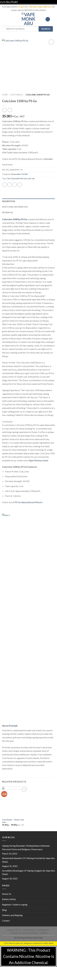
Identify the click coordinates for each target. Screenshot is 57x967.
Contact (6, 920)
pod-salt (31, 178)
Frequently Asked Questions (24, 933)
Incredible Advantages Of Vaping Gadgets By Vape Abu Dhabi (28, 872)
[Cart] (53, 19)
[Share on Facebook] (9, 184)
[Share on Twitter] (14, 184)
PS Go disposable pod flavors (29, 502)
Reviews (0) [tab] (7, 212)
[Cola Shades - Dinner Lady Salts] (14, 802)
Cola (8, 178)
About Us (6, 894)
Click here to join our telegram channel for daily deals (28, 943)
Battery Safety (9, 899)
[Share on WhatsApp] (4, 184)
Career (43, 933)
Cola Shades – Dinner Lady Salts (13, 821)
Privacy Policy (14, 930)
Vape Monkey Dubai (38, 460)
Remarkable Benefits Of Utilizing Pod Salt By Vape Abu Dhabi (28, 860)
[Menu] (3, 19)
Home (5, 95)
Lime (25, 178)
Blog (4, 910)
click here (48, 159)
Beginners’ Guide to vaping (14, 904)
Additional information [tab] (15, 207)
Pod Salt (25, 174)
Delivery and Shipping (12, 915)
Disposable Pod (17, 178)
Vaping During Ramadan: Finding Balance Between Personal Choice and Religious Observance (26, 847)
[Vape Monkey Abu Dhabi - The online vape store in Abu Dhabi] (28, 19)
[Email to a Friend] (19, 184)
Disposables (16, 95)
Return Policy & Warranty (36, 930)
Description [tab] (8, 201)
